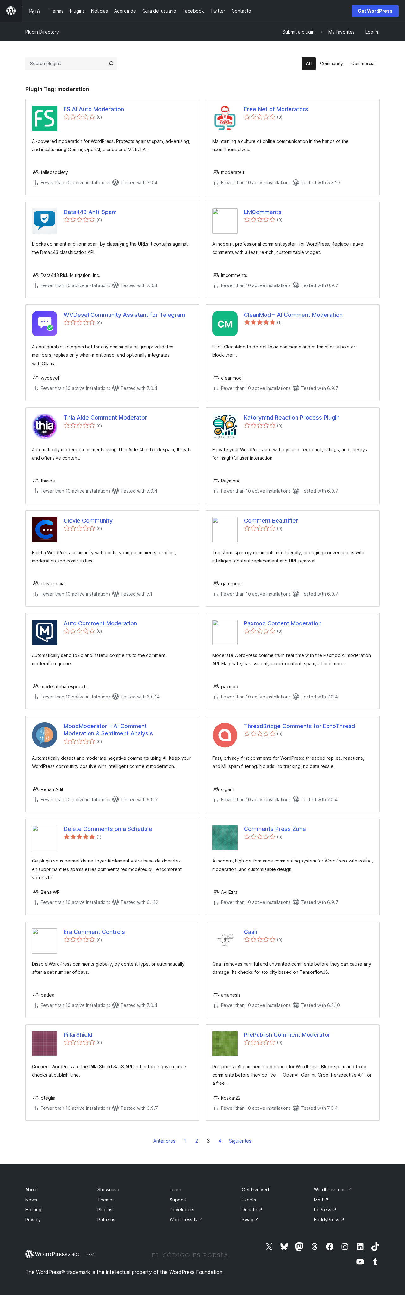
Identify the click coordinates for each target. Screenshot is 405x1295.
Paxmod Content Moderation (282, 623)
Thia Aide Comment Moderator (105, 417)
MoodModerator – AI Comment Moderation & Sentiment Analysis (108, 730)
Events (249, 1199)
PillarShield (78, 1034)
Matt (321, 1199)
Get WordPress (375, 11)
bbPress (325, 1209)
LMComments (263, 212)
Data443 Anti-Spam (90, 212)
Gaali (250, 932)
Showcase (108, 1189)
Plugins (104, 1209)
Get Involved (255, 1189)
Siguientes (240, 1141)
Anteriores (164, 1141)
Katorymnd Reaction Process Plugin (292, 417)
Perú (90, 1254)
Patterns (106, 1219)
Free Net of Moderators (276, 109)
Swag (250, 1219)
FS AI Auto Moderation (94, 109)
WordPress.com (333, 1189)
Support (178, 1199)
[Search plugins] (111, 63)
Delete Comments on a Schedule (108, 828)
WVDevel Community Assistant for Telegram (124, 314)
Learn (175, 1189)
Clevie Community (88, 520)
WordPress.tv (186, 1219)
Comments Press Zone (275, 828)
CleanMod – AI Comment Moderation (293, 314)
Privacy (33, 1219)
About (31, 1189)
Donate (252, 1209)
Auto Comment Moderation (100, 623)
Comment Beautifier (271, 520)
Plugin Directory (42, 31)
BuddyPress (329, 1219)
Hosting (33, 1209)
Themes (106, 1199)
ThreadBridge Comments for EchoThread (299, 726)
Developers (182, 1209)
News (31, 1199)
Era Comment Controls (94, 932)
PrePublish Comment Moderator (287, 1034)
